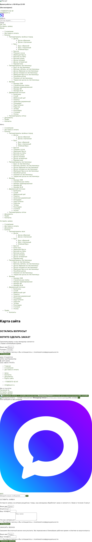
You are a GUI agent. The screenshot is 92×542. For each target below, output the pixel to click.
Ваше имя (4, 347)
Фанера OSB (18, 83)
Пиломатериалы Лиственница (20, 260)
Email (2, 509)
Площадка (17, 103)
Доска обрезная (24, 40)
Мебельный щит (19, 98)
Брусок (16, 51)
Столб (15, 96)
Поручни (16, 107)
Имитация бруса (19, 55)
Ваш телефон (5, 511)
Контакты (7, 121)
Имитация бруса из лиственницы (26, 74)
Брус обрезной (23, 46)
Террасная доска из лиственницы (26, 80)
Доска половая (19, 60)
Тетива (16, 109)
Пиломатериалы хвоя (17, 231)
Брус (15, 44)
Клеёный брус (23, 49)
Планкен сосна (19, 53)
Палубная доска (19, 76)
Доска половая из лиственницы (25, 73)
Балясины (17, 94)
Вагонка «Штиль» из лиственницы (26, 69)
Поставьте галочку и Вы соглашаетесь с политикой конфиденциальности (30, 352)
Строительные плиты (21, 85)
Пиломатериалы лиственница (20, 65)
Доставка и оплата (11, 33)
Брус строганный (24, 47)
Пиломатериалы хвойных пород (21, 37)
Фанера (12, 82)
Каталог (7, 35)
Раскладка (17, 110)
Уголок (16, 114)
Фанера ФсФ (18, 91)
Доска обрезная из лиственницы (25, 71)
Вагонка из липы (19, 56)
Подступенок (18, 105)
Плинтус (16, 100)
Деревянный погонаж (17, 92)
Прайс (6, 119)
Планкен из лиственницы (23, 78)
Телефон (3, 350)
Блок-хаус (17, 247)
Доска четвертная (20, 62)
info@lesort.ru (5, 13)
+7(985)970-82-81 (6, 11)
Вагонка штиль (19, 58)
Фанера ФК (17, 89)
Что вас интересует (7, 520)
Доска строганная (25, 42)
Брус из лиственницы (21, 67)
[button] (46, 124)
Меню (2, 28)
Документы (8, 118)
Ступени (16, 112)
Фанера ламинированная (22, 87)
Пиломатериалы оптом (17, 116)
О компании (8, 31)
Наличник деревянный (22, 101)
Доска (15, 39)
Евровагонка (18, 64)
